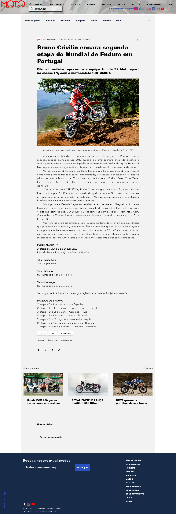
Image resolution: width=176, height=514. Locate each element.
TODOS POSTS (133, 464)
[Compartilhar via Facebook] (38, 349)
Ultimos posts (53, 340)
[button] (149, 20)
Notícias (50, 20)
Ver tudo (149, 368)
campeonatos (66, 333)
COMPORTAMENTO (135, 494)
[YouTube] (162, 8)
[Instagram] (158, 8)
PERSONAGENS (133, 486)
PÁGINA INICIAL (133, 460)
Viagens (80, 20)
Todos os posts (31, 20)
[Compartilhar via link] (58, 349)
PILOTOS (130, 483)
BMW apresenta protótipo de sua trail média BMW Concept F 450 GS (131, 401)
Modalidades (66, 340)
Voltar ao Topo (4, 500)
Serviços (65, 20)
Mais (118, 20)
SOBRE (129, 501)
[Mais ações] (137, 39)
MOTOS (129, 479)
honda (52, 333)
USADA (129, 498)
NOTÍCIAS (130, 468)
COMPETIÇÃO (132, 490)
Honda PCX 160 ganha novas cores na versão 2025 (42, 401)
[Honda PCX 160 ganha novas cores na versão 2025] (43, 384)
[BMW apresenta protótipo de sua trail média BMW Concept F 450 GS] (132, 384)
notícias (42, 333)
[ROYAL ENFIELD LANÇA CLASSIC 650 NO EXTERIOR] (88, 384)
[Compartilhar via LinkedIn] (52, 349)
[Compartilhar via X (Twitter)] (45, 349)
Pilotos (107, 20)
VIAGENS (130, 472)
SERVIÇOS (131, 475)
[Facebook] (24, 504)
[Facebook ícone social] (153, 8)
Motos (93, 20)
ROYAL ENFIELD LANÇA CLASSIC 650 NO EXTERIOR (88, 401)
